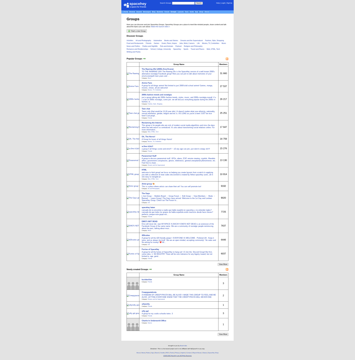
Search (199, 3)
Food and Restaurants (135, 43)
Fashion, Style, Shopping (214, 40)
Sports (185, 49)
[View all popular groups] (144, 59)
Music (224, 43)
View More (223, 264)
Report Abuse (197, 352)
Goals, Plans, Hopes (169, 43)
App (196, 12)
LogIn (223, 3)
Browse (132, 12)
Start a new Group (138, 31)
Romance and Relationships (137, 49)
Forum (166, 12)
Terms (172, 352)
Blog (153, 12)
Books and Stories (171, 40)
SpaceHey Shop (213, 352)
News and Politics (133, 46)
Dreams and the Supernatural (191, 40)
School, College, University (160, 49)
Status (205, 352)
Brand (157, 352)
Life (198, 43)
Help (218, 3)
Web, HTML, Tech (213, 49)
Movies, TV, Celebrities (210, 43)
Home (126, 12)
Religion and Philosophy (193, 46)
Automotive (158, 40)
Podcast (178, 46)
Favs (186, 12)
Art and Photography (143, 40)
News (143, 352)
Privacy (177, 352)
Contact (188, 352)
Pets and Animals (166, 46)
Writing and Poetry (133, 52)
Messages (147, 12)
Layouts (181, 12)
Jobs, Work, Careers (187, 43)
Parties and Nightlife (150, 46)
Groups (173, 12)
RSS (167, 352)
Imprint (183, 352)
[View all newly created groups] (150, 269)
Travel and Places (197, 49)
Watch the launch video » (160, 27)
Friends (148, 43)
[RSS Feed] (227, 59)
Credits (162, 352)
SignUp (229, 3)
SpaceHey (177, 49)
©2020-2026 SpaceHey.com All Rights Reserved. (177, 355)
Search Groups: (166, 3)
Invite (192, 12)
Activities (130, 40)
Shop (201, 12)
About (207, 12)
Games (156, 43)
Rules (148, 352)
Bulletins (160, 12)
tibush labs (183, 345)
